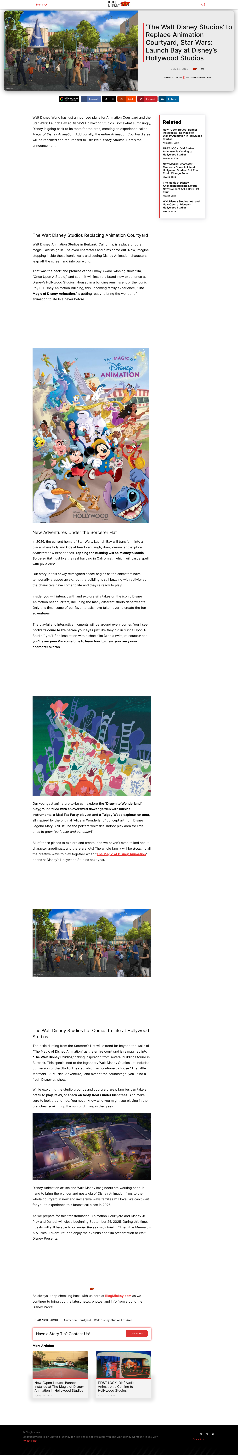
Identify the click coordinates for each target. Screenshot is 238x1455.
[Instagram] (207, 1434)
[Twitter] (201, 1434)
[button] (203, 4)
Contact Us (198, 1439)
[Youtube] (213, 1434)
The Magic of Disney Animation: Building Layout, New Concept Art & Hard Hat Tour (181, 187)
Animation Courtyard (173, 77)
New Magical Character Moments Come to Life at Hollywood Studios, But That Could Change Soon (181, 168)
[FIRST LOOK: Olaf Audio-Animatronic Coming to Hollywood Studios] (123, 1366)
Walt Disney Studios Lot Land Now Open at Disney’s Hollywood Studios (181, 204)
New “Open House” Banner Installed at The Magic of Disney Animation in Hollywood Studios (59, 1386)
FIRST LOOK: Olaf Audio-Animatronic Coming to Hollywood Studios (117, 1386)
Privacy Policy (30, 1440)
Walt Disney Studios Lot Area (198, 77)
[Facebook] (195, 1434)
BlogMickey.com (118, 1296)
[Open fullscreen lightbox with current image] (91, 435)
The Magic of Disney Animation (121, 854)
